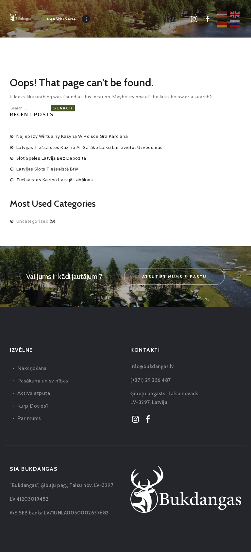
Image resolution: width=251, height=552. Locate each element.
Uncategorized (32, 221)
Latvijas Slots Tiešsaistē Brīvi (48, 169)
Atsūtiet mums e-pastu (174, 276)
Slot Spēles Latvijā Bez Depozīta (51, 158)
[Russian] (235, 23)
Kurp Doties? (33, 406)
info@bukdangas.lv (152, 366)
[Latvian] (222, 13)
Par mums (29, 418)
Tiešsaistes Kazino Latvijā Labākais (54, 180)
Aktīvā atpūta (33, 393)
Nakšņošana (32, 368)
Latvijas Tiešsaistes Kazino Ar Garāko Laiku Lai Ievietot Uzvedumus (89, 147)
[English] (235, 13)
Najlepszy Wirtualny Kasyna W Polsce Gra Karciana (72, 136)
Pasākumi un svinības (42, 381)
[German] (222, 23)
